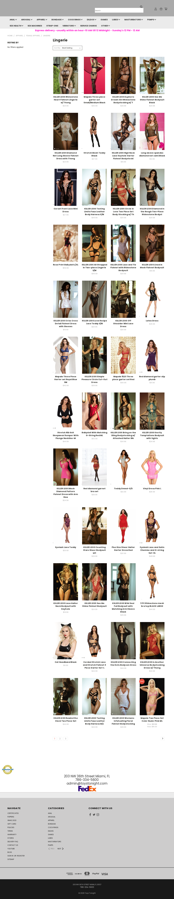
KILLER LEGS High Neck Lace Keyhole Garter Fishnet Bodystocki (123, 155)
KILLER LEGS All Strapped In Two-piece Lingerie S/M (94, 267)
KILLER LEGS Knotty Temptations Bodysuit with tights (152, 435)
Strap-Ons (52, 25)
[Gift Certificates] (161, 8)
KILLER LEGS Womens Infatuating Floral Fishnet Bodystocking (123, 721)
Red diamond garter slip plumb (152, 378)
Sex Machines (35, 25)
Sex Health (16, 25)
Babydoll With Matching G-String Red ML (94, 434)
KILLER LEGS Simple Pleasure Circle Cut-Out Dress (94, 379)
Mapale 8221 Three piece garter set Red (123, 378)
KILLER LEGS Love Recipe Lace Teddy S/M (94, 322)
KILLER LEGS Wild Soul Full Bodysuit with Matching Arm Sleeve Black (123, 607)
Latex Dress (152, 320)
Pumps (150, 19)
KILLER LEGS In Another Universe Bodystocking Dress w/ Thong (152, 665)
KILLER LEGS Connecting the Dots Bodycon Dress (123, 663)
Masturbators (132, 19)
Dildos (91, 19)
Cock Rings (74, 19)
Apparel (41, 19)
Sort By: (57, 48)
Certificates (13, 813)
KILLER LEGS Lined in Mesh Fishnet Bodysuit (152, 266)
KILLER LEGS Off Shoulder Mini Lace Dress (123, 323)
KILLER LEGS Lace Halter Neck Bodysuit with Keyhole (65, 606)
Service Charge (88, 25)
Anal (12, 19)
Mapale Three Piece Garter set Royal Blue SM (65, 379)
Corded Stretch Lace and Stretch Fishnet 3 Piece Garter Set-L (94, 665)
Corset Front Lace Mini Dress (66, 210)
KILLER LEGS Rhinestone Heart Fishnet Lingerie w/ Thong (65, 99)
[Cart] (165, 8)
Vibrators (68, 25)
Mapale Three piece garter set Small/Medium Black (94, 99)
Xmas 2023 (11, 820)
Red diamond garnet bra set (94, 490)
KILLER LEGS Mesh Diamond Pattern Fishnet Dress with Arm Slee (65, 492)
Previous (167, 890)
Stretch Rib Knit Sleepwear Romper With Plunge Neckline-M (66, 435)
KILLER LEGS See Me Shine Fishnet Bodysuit (94, 604)
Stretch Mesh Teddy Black (94, 154)
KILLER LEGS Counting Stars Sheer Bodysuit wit (94, 550)
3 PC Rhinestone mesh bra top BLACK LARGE (152, 604)
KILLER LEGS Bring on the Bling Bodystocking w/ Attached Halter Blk (123, 435)
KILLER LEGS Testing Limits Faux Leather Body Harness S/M (94, 211)
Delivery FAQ (12, 841)
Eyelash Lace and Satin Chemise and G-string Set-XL (152, 550)
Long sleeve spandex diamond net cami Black (152, 154)
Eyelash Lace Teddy (65, 547)
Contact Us (12, 845)
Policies (10, 827)
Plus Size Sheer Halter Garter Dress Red (123, 548)
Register (21, 856)
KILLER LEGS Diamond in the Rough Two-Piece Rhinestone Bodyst (152, 211)
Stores (10, 838)
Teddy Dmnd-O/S (123, 488)
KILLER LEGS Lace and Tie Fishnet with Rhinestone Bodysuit (123, 267)
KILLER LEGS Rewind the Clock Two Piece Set (66, 719)
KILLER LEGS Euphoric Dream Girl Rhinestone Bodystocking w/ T (123, 99)
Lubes (115, 19)
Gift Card (11, 824)
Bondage (57, 19)
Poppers (10, 817)
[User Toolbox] (155, 8)
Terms (10, 831)
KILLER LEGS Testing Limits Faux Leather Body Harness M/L (94, 721)
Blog (9, 852)
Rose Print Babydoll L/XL (65, 264)
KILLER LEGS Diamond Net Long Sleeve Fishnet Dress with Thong (66, 155)
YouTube (11, 849)
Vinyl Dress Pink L (152, 488)
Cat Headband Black (66, 662)
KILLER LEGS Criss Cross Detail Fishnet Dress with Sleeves (66, 323)
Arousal (26, 19)
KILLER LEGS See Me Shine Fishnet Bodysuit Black (152, 99)
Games (104, 19)
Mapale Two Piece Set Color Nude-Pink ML (152, 719)
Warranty (11, 834)
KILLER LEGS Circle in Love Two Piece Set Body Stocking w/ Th (123, 211)
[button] (87, 760)
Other (104, 25)
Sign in (10, 856)
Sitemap (10, 859)
